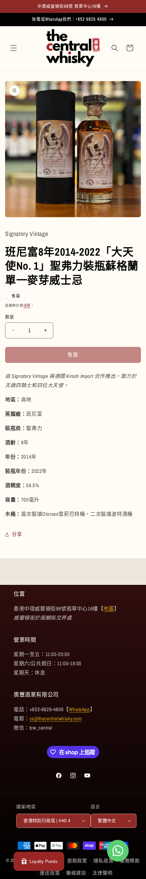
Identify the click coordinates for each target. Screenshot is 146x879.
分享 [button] (17, 534)
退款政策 (77, 861)
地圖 (108, 608)
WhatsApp (79, 709)
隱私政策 (103, 861)
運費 (27, 305)
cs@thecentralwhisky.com (56, 718)
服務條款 (130, 861)
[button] (13, 48)
